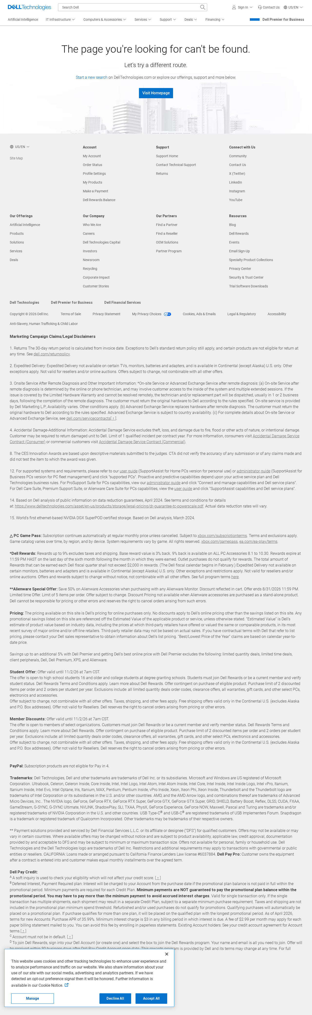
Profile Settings (94, 174)
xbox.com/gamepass (219, 541)
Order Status (92, 165)
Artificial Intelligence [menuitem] (23, 19)
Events (234, 242)
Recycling (90, 269)
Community (238, 156)
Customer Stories (96, 286)
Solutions (17, 242)
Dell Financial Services (122, 302)
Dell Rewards (239, 233)
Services (16, 251)
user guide (128, 471)
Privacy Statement (106, 314)
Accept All (151, 998)
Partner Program (169, 251)
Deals (14, 260)
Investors (90, 251)
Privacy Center (240, 269)
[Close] (166, 954)
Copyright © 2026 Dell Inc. (29, 314)
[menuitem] (60, 19)
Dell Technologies (24, 302)
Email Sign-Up (239, 251)
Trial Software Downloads (248, 286)
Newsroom (91, 260)
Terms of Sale (71, 314)
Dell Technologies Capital (101, 242)
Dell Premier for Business (283, 19)
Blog (232, 225)
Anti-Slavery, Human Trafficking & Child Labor (44, 324)
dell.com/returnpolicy (52, 354)
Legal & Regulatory (241, 314)
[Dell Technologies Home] (29, 7)
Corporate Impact (96, 277)
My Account (92, 156)
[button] (243, 7)
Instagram (237, 191)
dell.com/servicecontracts (88, 418)
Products (17, 233)
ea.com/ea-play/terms (258, 541)
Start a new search (91, 77)
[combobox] (132, 7)
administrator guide (253, 471)
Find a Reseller (167, 233)
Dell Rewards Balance (99, 200)
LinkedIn (235, 182)
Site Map (16, 158)
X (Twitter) (237, 174)
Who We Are (92, 225)
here (235, 577)
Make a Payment (95, 191)
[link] (269, 7)
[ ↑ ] (113, 418)
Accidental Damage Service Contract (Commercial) (142, 441)
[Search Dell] (202, 7)
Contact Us (237, 165)
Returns (162, 174)
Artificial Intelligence (25, 225)
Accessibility (277, 314)
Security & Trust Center (246, 277)
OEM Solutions (167, 242)
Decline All (115, 998)
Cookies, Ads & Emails (199, 314)
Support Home (167, 156)
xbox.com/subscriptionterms (222, 535)
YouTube (235, 200)
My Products (92, 182)
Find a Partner (166, 225)
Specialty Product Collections (251, 260)
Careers (89, 233)
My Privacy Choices (147, 314)
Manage (32, 998)
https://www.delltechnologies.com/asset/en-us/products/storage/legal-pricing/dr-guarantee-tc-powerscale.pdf (109, 506)
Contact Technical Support (176, 165)
